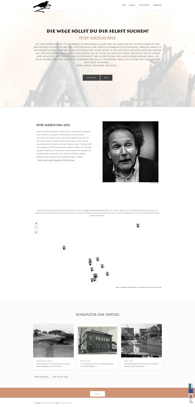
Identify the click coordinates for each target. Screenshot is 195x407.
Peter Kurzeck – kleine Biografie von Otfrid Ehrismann (56, 160)
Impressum (157, 5)
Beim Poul (128, 360)
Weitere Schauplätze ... (42, 377)
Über (123, 5)
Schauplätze (144, 5)
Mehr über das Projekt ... (61, 377)
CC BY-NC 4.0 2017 (47, 403)
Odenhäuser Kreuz (44, 360)
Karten (132, 5)
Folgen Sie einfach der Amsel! (94, 210)
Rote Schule (85, 360)
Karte (106, 78)
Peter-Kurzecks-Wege (65, 403)
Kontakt (97, 394)
